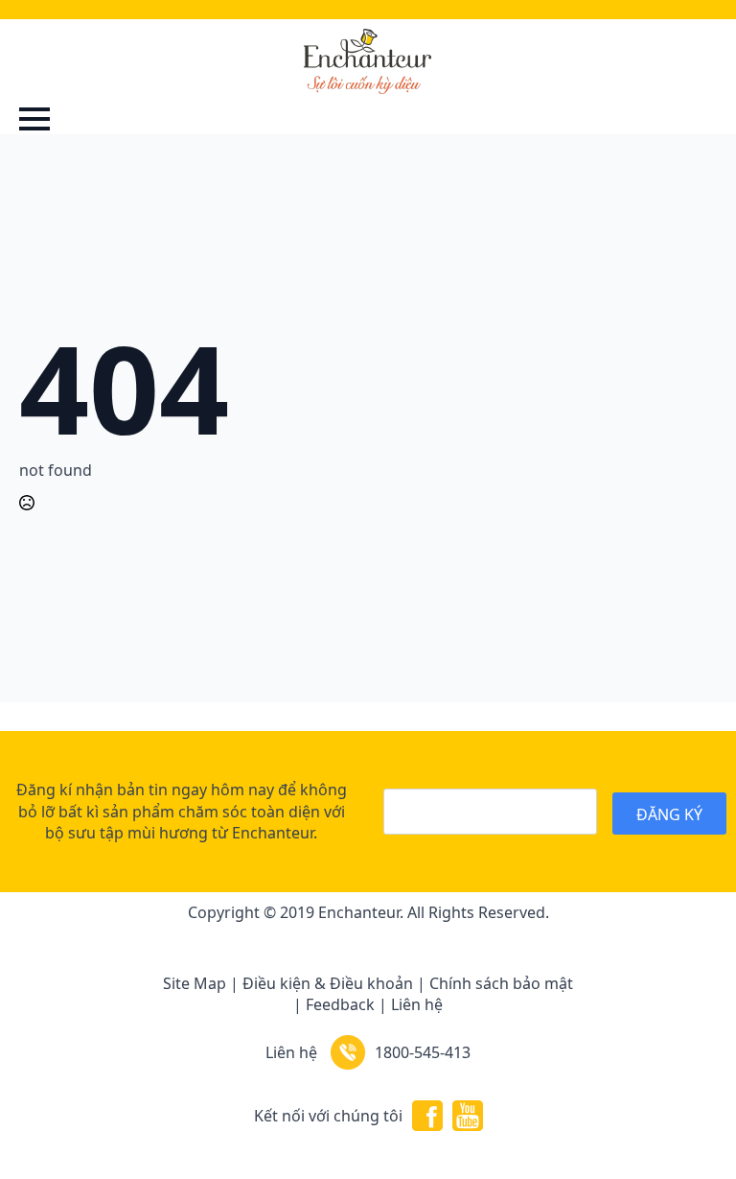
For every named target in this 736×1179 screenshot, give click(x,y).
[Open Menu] (34, 119)
